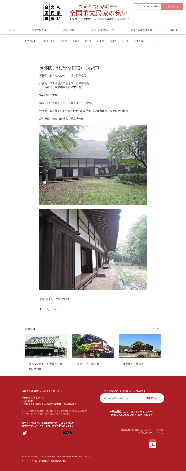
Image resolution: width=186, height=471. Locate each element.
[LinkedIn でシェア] (54, 309)
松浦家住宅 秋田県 (87, 364)
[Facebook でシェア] (40, 309)
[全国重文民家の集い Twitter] (24, 433)
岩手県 (88, 41)
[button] (157, 41)
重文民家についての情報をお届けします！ (125, 391)
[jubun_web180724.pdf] (152, 444)
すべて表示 (156, 328)
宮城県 (113, 41)
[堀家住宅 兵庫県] (140, 346)
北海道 (63, 41)
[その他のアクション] (145, 60)
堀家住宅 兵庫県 (133, 364)
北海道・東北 (47, 41)
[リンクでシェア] (62, 309)
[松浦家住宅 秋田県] (93, 346)
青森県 (76, 41)
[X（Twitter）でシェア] (47, 309)
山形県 (125, 41)
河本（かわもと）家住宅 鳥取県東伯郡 (45, 366)
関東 (42, 299)
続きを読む (139, 41)
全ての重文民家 (62, 299)
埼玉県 (49, 299)
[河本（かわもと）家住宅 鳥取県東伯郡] (46, 346)
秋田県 (100, 41)
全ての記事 (30, 41)
